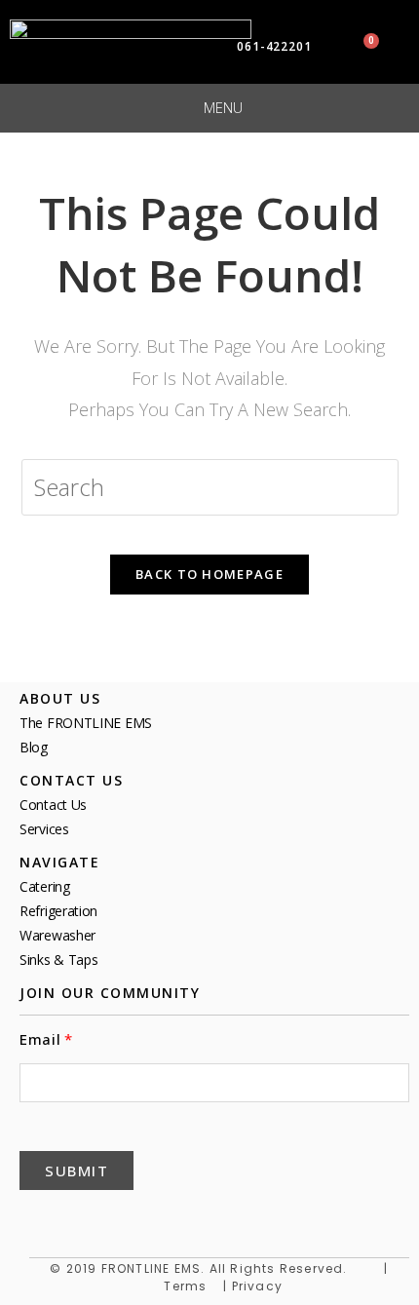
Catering (44, 886)
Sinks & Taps (58, 959)
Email (40, 1039)
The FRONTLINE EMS (85, 722)
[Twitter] (83, 1218)
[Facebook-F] (37, 1218)
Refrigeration (58, 911)
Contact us (53, 804)
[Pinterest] (130, 1218)
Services (44, 829)
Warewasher (57, 935)
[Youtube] (177, 1218)
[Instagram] (224, 1218)
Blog (33, 747)
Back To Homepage (209, 574)
